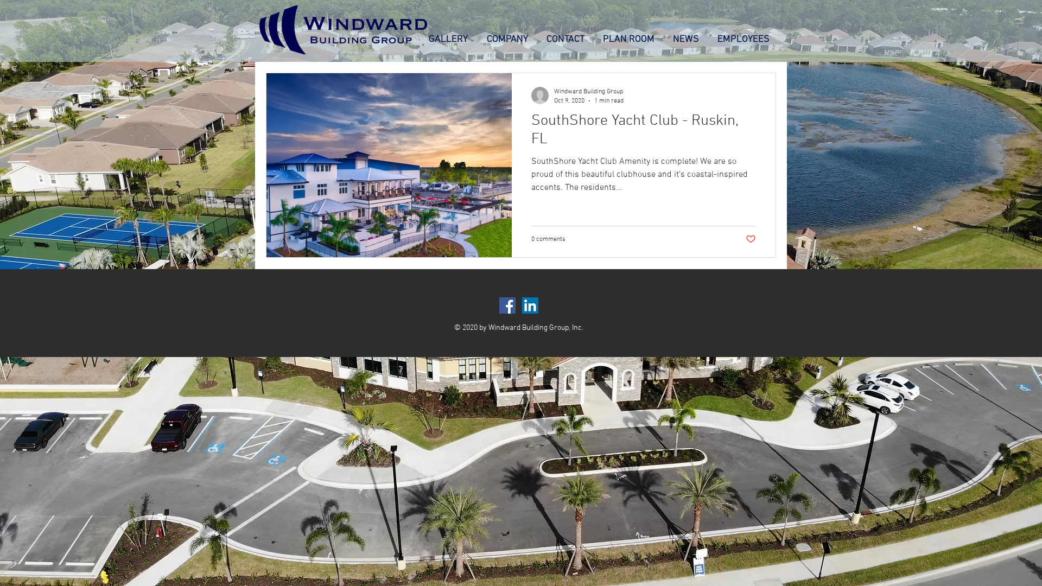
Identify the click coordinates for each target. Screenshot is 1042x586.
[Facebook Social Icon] (507, 305)
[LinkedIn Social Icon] (530, 305)
